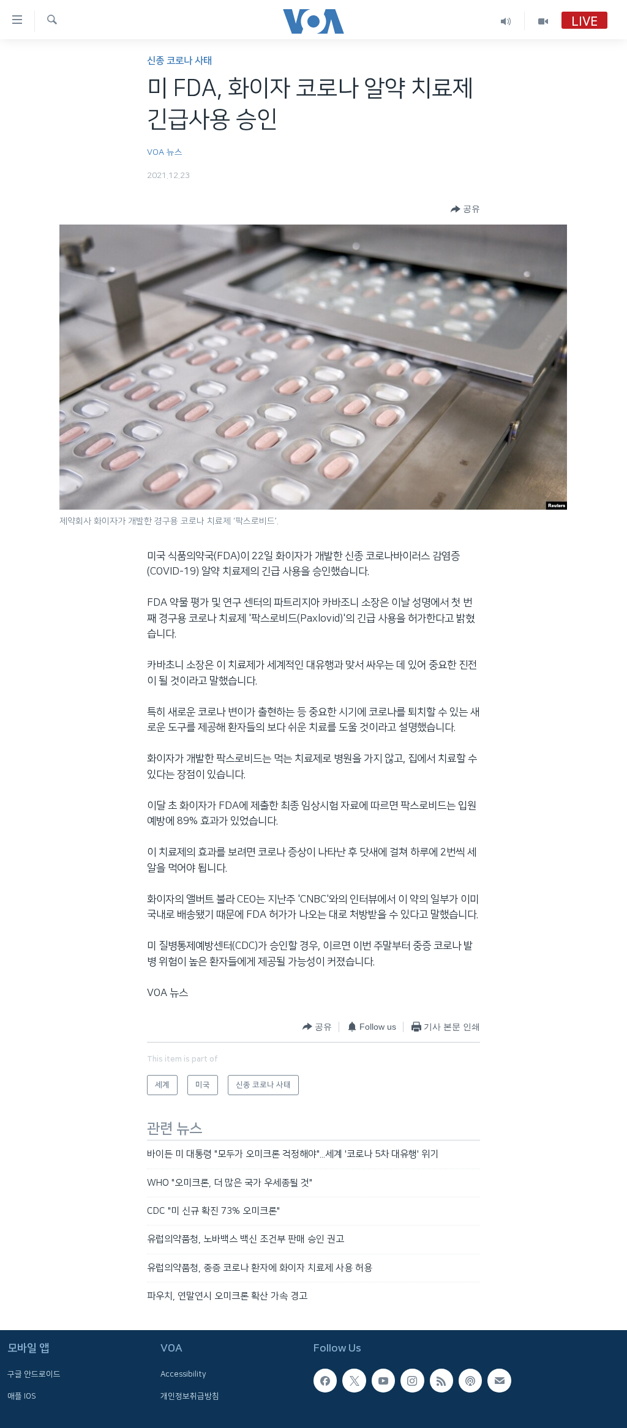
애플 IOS (21, 1396)
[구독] (499, 1381)
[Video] (543, 21)
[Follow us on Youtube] (383, 1381)
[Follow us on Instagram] (412, 1381)
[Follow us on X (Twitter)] (354, 1381)
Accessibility (183, 1374)
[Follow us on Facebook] (325, 1381)
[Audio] (506, 21)
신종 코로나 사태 (179, 61)
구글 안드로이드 (34, 1374)
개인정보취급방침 (189, 1396)
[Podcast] (470, 1381)
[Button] (465, 209)
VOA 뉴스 (164, 152)
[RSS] (441, 1381)
